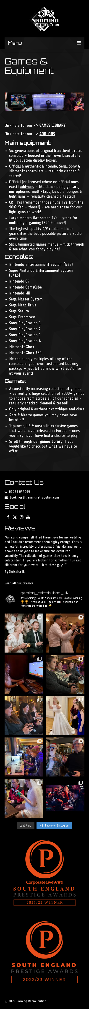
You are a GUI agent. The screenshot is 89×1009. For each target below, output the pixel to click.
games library (51, 441)
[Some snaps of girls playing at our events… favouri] (65, 674)
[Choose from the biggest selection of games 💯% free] (24, 715)
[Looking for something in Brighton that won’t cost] (24, 756)
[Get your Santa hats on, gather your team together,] (65, 756)
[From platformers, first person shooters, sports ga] (24, 674)
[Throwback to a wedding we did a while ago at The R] (65, 715)
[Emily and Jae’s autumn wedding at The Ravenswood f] (65, 633)
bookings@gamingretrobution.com (34, 497)
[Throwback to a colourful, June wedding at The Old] (24, 798)
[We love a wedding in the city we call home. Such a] (24, 633)
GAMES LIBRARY (52, 125)
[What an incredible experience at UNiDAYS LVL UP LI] (65, 798)
